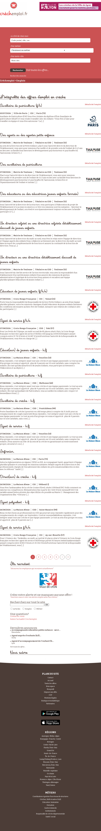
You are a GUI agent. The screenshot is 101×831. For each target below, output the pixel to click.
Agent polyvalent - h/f (14, 502)
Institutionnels (50, 811)
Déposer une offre (50, 692)
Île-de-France (50, 756)
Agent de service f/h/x (15, 321)
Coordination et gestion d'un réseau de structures (50, 796)
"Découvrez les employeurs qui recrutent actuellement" (32, 568)
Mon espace (50, 686)
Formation (50, 805)
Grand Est (50, 750)
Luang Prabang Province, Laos (50, 759)
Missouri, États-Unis (50, 762)
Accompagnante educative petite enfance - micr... (35, 630)
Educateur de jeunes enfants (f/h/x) (23, 291)
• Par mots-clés (17, 56)
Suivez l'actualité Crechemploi (23, 619)
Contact (50, 678)
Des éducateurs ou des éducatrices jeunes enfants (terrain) (39, 194)
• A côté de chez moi (19, 36)
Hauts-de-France (50, 753)
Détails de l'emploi (93, 104)
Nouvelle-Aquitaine (50, 771)
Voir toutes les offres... (37, 70)
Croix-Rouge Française (24, 299)
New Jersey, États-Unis (50, 765)
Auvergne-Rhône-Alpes (50, 736)
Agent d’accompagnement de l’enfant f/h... (32, 641)
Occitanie (50, 774)
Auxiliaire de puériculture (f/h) (21, 106)
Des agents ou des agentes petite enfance (27, 135)
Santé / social (50, 817)
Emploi (28, 609)
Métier (39, 609)
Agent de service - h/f (14, 426)
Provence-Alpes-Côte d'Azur (50, 779)
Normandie (50, 768)
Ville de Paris (20, 113)
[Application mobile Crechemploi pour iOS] (50, 725)
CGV (50, 695)
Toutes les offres (50, 683)
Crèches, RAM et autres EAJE (50, 799)
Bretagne (50, 742)
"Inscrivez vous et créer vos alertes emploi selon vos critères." (34, 597)
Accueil (50, 680)
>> (68, 557)
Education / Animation (50, 802)
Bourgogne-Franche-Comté (50, 739)
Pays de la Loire (50, 776)
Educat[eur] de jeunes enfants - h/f (23, 350)
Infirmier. (7, 451)
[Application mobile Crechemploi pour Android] (50, 716)
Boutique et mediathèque (50, 701)
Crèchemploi (7, 80)
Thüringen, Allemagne (50, 782)
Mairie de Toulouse (22, 143)
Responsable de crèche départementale (50, 814)
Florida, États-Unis (50, 748)
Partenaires (50, 704)
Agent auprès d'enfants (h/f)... (26, 635)
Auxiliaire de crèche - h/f (17, 401)
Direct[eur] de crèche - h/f (18, 477)
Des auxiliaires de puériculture (21, 164)
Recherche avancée (18, 76)
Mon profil (50, 689)
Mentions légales (50, 698)
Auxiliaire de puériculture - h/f (21, 375)
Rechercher (18, 70)
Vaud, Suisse (50, 785)
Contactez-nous (17, 616)
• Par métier (15, 46)
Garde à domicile (50, 808)
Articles (16, 609)
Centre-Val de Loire (50, 745)
